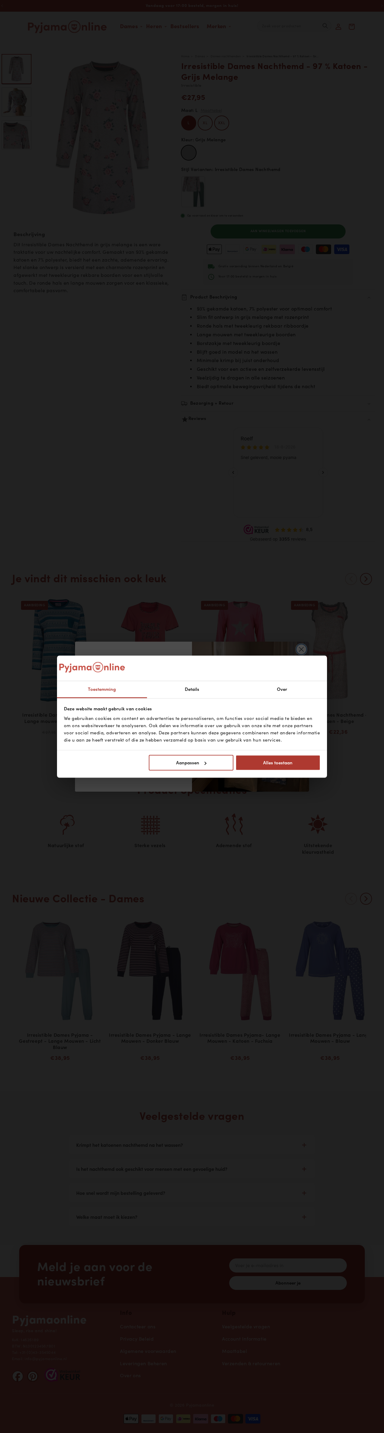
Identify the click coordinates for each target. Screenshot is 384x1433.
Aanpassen (187, 763)
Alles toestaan (277, 763)
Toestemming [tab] (102, 689)
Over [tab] (282, 689)
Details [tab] (192, 689)
